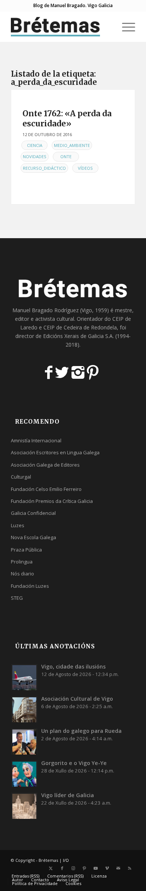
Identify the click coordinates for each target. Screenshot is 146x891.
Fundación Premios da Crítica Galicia (52, 501)
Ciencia (34, 145)
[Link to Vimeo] (107, 868)
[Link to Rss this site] (129, 868)
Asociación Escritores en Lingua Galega (55, 452)
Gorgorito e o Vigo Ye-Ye (74, 762)
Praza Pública (26, 549)
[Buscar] (107, 27)
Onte (66, 156)
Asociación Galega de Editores (45, 464)
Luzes (17, 525)
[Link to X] (51, 868)
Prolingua (22, 561)
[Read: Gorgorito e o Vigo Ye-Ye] (24, 773)
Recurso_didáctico (44, 168)
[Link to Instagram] (73, 868)
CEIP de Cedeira (62, 327)
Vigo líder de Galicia (67, 795)
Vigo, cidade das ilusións (73, 666)
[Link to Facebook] (62, 868)
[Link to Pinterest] (84, 868)
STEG (17, 597)
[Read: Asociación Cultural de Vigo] (24, 709)
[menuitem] (107, 27)
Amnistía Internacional (36, 440)
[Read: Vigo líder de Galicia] (24, 805)
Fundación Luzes (30, 586)
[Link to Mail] (118, 868)
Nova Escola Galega (33, 537)
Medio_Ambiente (72, 145)
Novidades (34, 156)
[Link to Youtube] (95, 868)
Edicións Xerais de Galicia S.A (78, 335)
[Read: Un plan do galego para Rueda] (24, 741)
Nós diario (22, 573)
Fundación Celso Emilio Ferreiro (46, 489)
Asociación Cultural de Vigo (77, 698)
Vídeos (85, 168)
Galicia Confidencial (33, 513)
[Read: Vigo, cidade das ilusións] (24, 677)
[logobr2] (60, 27)
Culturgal (21, 476)
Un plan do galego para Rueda (81, 730)
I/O (66, 860)
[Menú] (125, 27)
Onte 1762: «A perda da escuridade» (67, 118)
